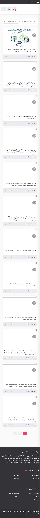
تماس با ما (35, 475)
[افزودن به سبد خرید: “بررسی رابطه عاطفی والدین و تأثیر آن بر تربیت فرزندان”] (34, 236)
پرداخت (17, 497)
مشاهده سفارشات (13, 493)
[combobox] (27, 21)
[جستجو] (5, 22)
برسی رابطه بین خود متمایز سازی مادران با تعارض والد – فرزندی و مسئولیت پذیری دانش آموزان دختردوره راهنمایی (20, 386)
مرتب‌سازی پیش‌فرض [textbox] (28, 21)
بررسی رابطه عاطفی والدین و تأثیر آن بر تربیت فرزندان (20, 250)
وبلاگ (37, 482)
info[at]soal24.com (31, 2)
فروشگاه (16, 479)
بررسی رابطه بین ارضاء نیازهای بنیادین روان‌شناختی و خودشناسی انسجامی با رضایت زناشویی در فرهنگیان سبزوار (21, 152)
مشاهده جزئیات (30, 57)
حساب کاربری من (33, 493)
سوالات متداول (34, 479)
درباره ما (16, 475)
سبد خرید (36, 497)
